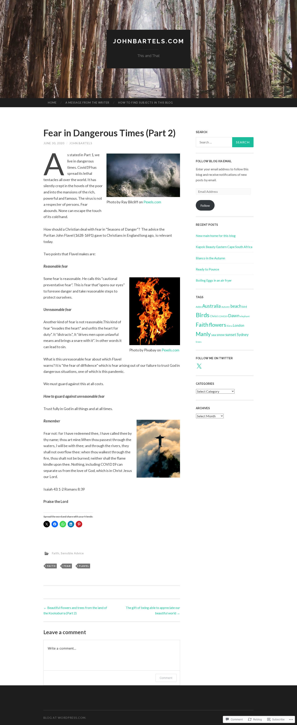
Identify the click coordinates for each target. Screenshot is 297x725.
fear (67, 565)
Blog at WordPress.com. (64, 717)
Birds (202, 314)
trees (198, 341)
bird (244, 306)
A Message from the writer (87, 102)
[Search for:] (225, 142)
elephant (245, 316)
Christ (214, 316)
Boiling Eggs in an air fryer (214, 280)
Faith (55, 553)
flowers (217, 325)
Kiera (229, 325)
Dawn (233, 315)
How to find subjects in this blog (145, 102)
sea (213, 335)
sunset (230, 334)
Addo (199, 306)
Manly (203, 334)
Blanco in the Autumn (210, 258)
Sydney (243, 334)
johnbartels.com (148, 41)
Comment (166, 677)
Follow (205, 205)
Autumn (225, 306)
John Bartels (80, 143)
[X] (199, 366)
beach (235, 306)
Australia (211, 306)
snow (221, 335)
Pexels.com (152, 202)
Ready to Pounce (207, 269)
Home (52, 102)
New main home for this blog (216, 235)
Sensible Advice (72, 553)
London (238, 325)
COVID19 (222, 316)
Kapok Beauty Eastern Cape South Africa (224, 247)
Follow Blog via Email (214, 161)
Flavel (84, 565)
